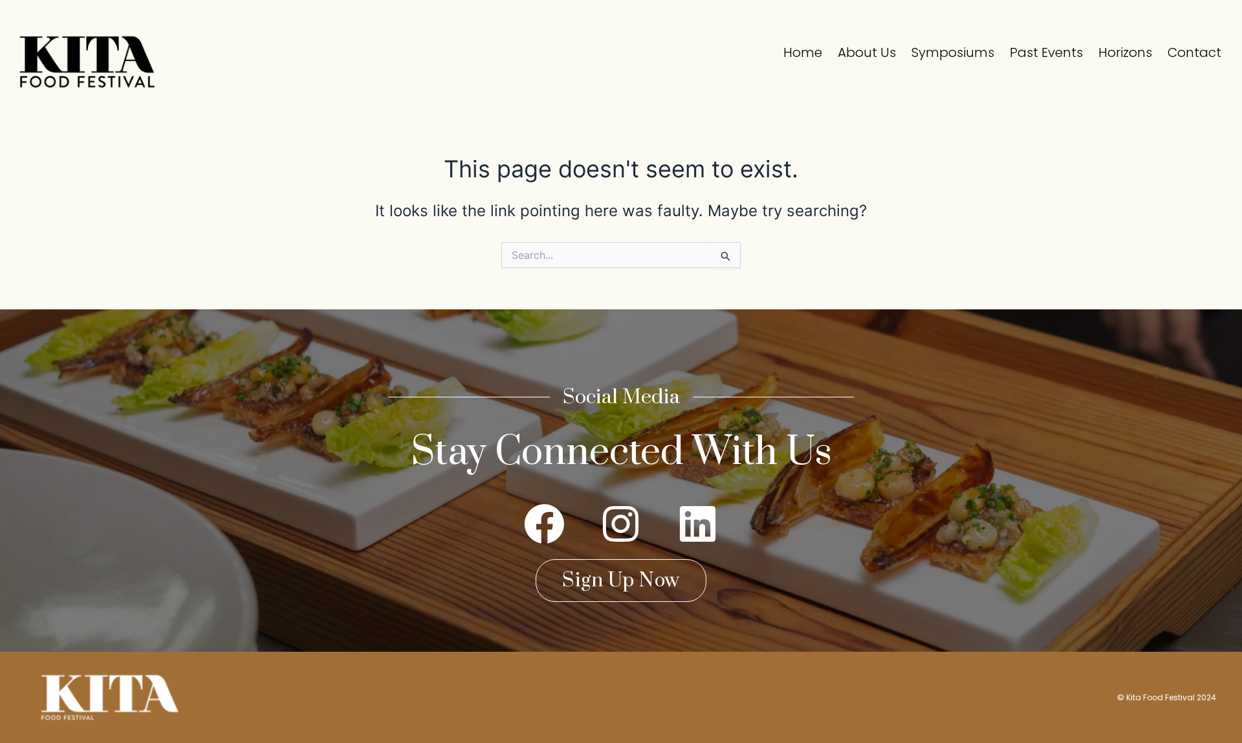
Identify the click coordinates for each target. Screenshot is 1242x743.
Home (802, 52)
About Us (867, 52)
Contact (1194, 52)
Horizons (1125, 52)
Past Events (1046, 52)
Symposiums (952, 52)
